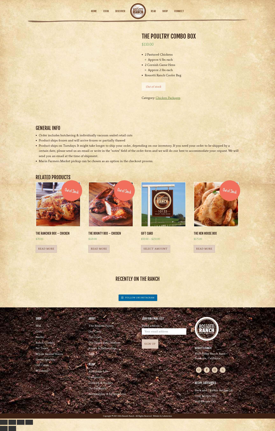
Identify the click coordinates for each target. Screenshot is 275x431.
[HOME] (138, 11)
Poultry (40, 337)
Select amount (156, 248)
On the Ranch (97, 388)
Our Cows (95, 331)
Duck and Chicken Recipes (212, 390)
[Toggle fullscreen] (12, 422)
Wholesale (42, 370)
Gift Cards (42, 365)
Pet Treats (42, 348)
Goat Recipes (203, 396)
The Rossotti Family (101, 325)
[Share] (21, 422)
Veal (38, 325)
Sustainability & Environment (107, 394)
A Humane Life (98, 371)
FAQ (91, 354)
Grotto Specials (45, 359)
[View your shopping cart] (262, 11)
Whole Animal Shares (49, 354)
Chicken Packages (168, 98)
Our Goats (95, 337)
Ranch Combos (45, 342)
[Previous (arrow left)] (4, 428)
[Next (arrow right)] (12, 428)
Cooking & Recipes (101, 382)
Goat (39, 331)
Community (96, 377)
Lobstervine (167, 416)
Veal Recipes (202, 401)
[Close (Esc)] (29, 422)
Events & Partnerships (102, 348)
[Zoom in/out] (4, 422)
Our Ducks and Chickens (104, 342)
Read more (46, 248)
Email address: (151, 325)
